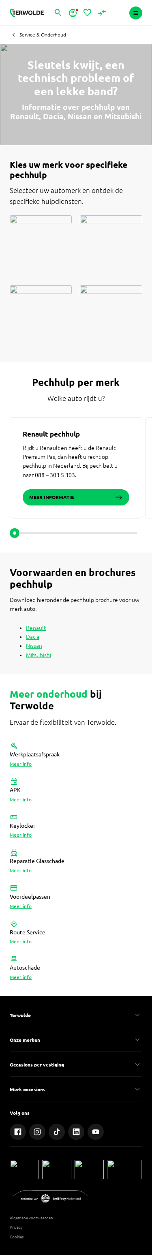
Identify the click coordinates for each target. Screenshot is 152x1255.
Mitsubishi (38, 655)
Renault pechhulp (51, 434)
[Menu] (135, 12)
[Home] (27, 12)
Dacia (32, 637)
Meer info (21, 764)
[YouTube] (96, 1132)
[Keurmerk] (24, 1169)
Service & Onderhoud (42, 34)
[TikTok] (57, 1132)
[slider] (14, 533)
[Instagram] (37, 1132)
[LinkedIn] (76, 1132)
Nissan (34, 645)
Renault (36, 628)
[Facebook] (18, 1132)
